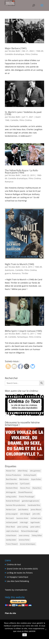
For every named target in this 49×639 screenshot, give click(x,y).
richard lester (11, 535)
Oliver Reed (10, 527)
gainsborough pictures (30, 501)
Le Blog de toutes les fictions (20, 572)
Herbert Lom (11, 509)
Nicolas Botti (14, 51)
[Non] (45, 629)
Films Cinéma (31, 54)
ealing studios (11, 496)
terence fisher (24, 540)
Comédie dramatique (14, 54)
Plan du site (10, 613)
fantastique (22, 337)
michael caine (36, 518)
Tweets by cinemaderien (16, 590)
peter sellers (35, 527)
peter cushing (22, 527)
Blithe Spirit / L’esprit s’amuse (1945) (23, 330)
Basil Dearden (11, 479)
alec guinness (35, 471)
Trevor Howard (11, 544)
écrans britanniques (27, 544)
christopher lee (11, 483)
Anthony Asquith (30, 475)
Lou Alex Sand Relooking (18, 581)
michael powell (11, 522)
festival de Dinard (12, 501)
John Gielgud (25, 514)
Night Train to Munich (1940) (19, 264)
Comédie (14, 120)
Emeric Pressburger (26, 496)
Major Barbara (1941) (16, 48)
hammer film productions (15, 505)
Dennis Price (25, 488)
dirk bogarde (11, 492)
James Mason (36, 509)
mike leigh (24, 522)
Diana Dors (37, 488)
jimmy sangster (12, 514)
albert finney (22, 471)
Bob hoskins (24, 479)
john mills (36, 514)
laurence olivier (22, 518)
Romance (9, 181)
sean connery (24, 535)
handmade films (34, 505)
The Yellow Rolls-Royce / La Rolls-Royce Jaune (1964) (21, 171)
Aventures (9, 270)
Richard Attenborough (29, 531)
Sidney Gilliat (37, 535)
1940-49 (39, 51)
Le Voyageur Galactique (17, 577)
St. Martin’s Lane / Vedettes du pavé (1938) (23, 113)
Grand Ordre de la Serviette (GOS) (22, 568)
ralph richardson (12, 531)
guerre (8, 273)
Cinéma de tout (14, 564)
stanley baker (11, 540)
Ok (24, 635)
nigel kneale (35, 522)
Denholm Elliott (12, 488)
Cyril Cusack (24, 483)
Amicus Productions (13, 475)
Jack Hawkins (23, 509)
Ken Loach (10, 518)
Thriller (25, 273)
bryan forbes (36, 479)
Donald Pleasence (25, 492)
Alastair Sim (10, 471)
